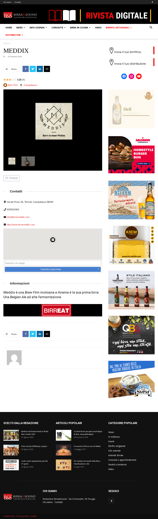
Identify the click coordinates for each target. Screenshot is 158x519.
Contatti (17, 2)
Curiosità (57, 27)
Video (98, 27)
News (19, 27)
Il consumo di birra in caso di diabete (87, 446)
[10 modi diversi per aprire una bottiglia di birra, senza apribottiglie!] (63, 435)
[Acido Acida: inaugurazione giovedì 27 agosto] (11, 464)
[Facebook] (152, 2)
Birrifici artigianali (117, 27)
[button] (151, 27)
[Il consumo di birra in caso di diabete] (63, 450)
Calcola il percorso (50, 269)
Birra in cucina (79, 27)
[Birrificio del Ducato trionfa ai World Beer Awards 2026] (11, 435)
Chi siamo (7, 2)
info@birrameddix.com (18, 217)
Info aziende (37, 27)
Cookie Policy (9, 516)
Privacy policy (23, 516)
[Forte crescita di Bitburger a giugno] (11, 450)
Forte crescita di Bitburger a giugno (34, 446)
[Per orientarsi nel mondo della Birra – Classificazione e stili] (63, 464)
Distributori (13, 34)
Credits (33, 516)
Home (9, 27)
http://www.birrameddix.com (21, 224)
